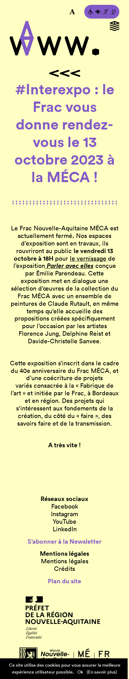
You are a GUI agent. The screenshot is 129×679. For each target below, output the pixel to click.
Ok (80, 672)
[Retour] (64, 73)
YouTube (64, 521)
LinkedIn (65, 529)
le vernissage (88, 258)
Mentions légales (64, 561)
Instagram (64, 514)
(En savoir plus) (102, 672)
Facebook (64, 506)
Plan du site (64, 581)
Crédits (64, 569)
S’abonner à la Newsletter (64, 541)
